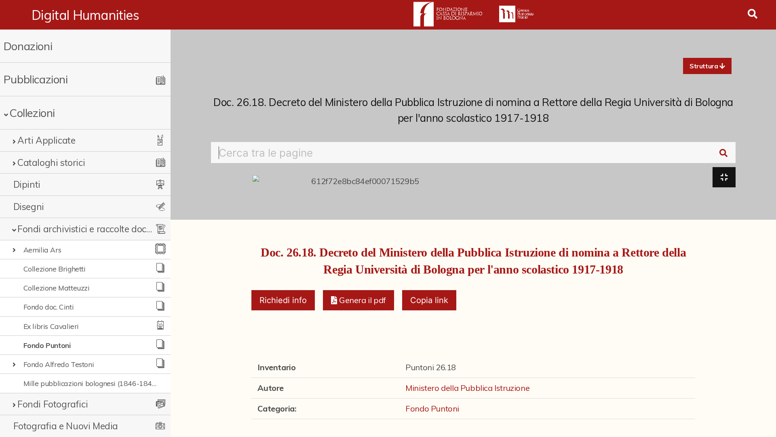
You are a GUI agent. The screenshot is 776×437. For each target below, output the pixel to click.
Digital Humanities (85, 15)
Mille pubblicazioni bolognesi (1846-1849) (90, 383)
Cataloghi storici (51, 162)
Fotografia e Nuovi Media (65, 426)
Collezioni (32, 113)
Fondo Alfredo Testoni (58, 364)
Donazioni (28, 46)
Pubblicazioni (36, 79)
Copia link (429, 300)
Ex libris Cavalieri (51, 326)
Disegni (28, 206)
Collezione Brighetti (54, 268)
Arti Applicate (46, 140)
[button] (707, 66)
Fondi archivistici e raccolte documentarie (84, 229)
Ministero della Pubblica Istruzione (467, 388)
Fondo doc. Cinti (48, 306)
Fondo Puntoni (47, 345)
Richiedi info (283, 300)
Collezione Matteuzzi (56, 287)
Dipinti (26, 184)
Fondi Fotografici (52, 404)
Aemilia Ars (42, 249)
